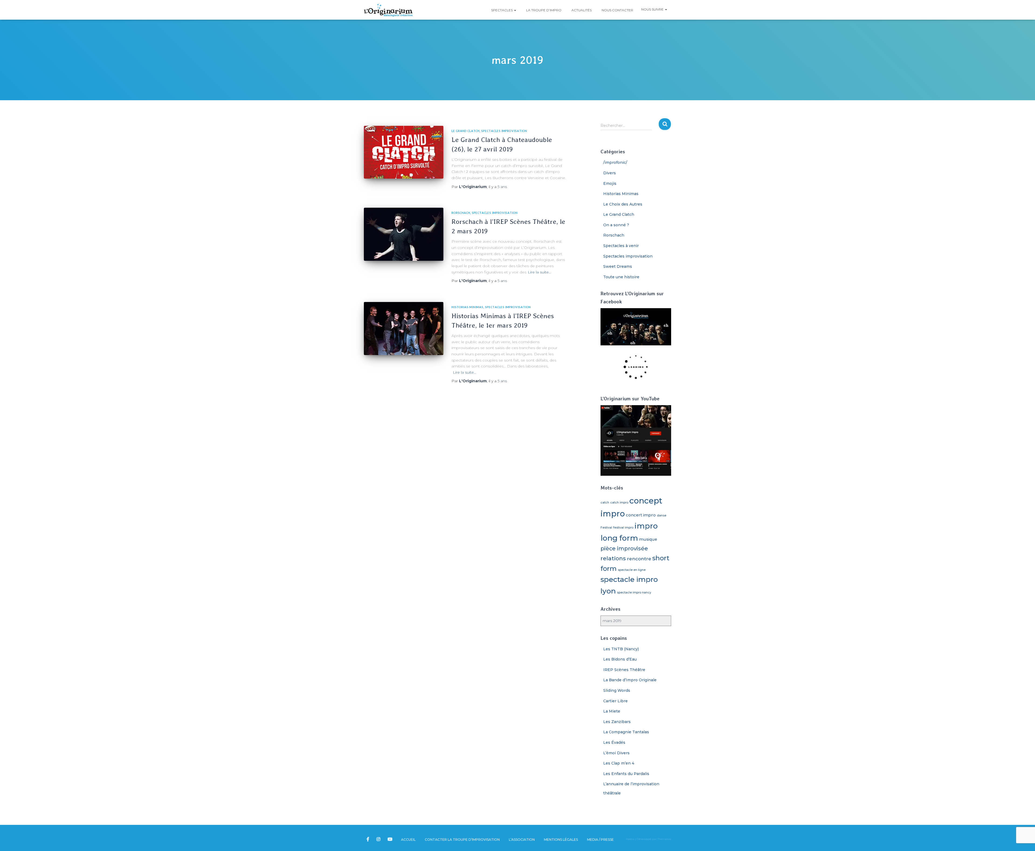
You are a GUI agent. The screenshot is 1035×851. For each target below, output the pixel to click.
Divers (609, 173)
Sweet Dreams (617, 266)
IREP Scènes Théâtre (624, 669)
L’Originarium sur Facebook (368, 839)
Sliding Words (616, 690)
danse (661, 515)
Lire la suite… (539, 272)
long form (619, 538)
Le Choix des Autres (622, 204)
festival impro (623, 527)
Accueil (408, 840)
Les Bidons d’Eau (620, 659)
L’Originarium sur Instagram (379, 839)
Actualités (581, 10)
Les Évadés (614, 742)
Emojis (609, 183)
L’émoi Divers (616, 753)
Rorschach (460, 213)
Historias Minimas (467, 307)
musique (648, 539)
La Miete (611, 711)
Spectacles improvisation (504, 131)
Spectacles (501, 10)
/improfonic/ (615, 162)
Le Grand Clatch (465, 131)
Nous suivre (652, 9)
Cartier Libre (615, 701)
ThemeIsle (664, 839)
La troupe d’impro (543, 10)
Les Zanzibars (617, 721)
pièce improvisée (624, 548)
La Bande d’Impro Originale (630, 680)
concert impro (641, 515)
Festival (606, 527)
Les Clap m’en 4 (618, 763)
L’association (522, 840)
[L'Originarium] (388, 10)
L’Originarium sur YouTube (390, 839)
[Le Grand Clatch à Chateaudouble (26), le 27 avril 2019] (403, 152)
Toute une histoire (621, 277)
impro (646, 525)
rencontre (639, 558)
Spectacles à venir (621, 245)
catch (605, 502)
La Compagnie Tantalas (626, 732)
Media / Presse (600, 840)
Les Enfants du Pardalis (626, 773)
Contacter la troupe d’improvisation (462, 840)
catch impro (619, 502)
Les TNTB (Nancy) (621, 649)
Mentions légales (561, 840)
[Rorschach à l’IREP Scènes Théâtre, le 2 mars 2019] (403, 234)
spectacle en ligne (632, 570)
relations (613, 558)
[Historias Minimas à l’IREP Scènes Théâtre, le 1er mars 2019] (403, 328)
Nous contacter (617, 10)
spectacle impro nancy (634, 592)
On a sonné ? (616, 225)
